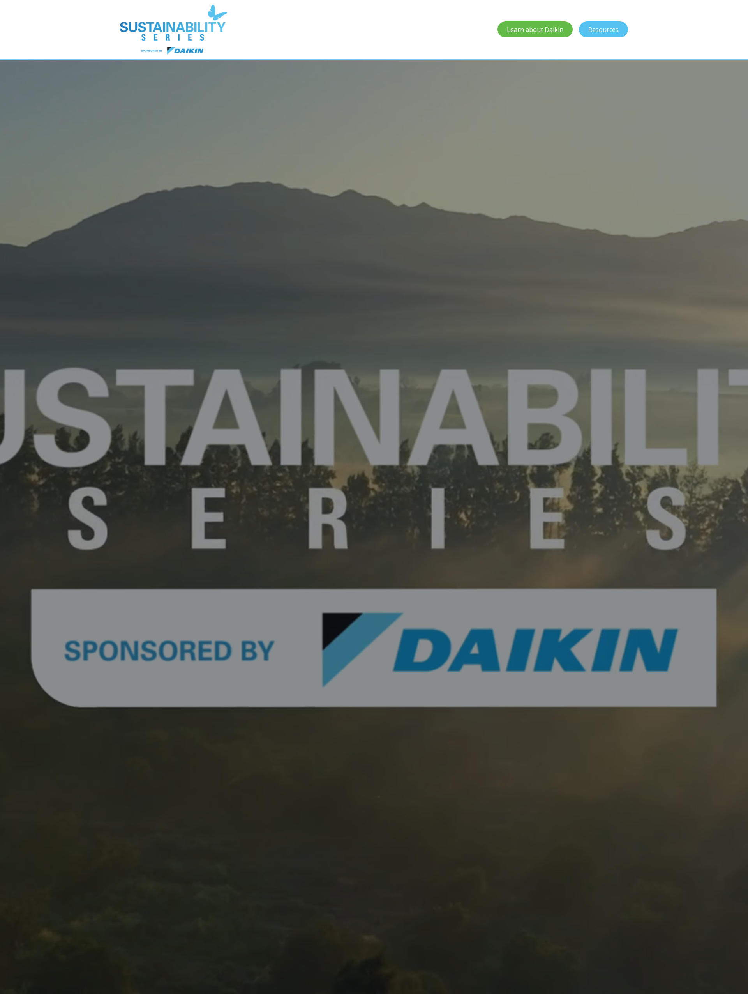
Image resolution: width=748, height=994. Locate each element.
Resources (603, 29)
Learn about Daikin (535, 29)
